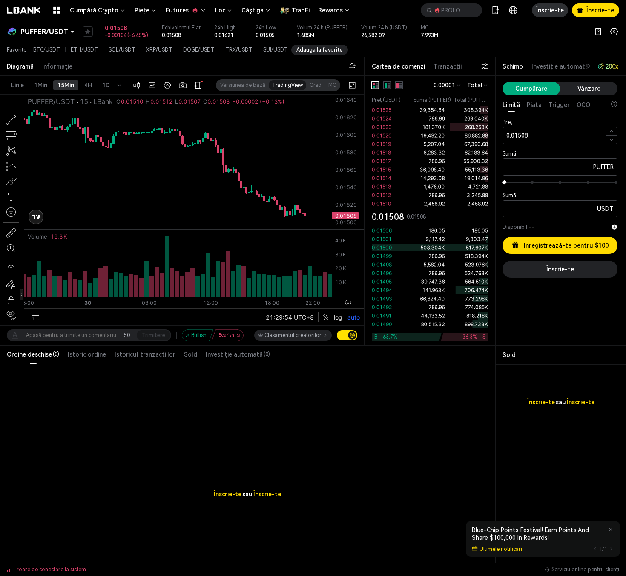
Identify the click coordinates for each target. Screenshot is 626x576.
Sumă (509, 154)
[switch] (347, 335)
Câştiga (252, 10)
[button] (451, 10)
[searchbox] (449, 10)
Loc (220, 10)
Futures (177, 10)
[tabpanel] (430, 210)
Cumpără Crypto (94, 10)
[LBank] (24, 10)
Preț (507, 122)
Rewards (330, 10)
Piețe (142, 10)
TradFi (301, 10)
